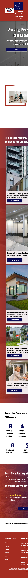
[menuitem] (13, 542)
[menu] (2, 2)
